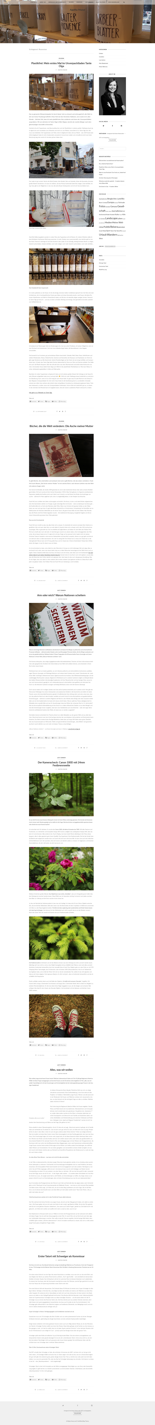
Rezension (121, 227)
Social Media (102, 231)
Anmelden (101, 259)
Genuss (113, 206)
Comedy (105, 202)
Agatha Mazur (77, 10)
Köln (123, 214)
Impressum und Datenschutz (57, 2)
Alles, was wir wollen (61, 1070)
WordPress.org (103, 269)
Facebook (116, 202)
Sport (108, 231)
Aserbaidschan (103, 199)
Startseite (33, 2)
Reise (113, 227)
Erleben (71, 2)
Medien (108, 223)
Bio (123, 199)
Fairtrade (121, 202)
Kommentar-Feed (103, 266)
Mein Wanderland (113, 2)
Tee (115, 231)
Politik (107, 227)
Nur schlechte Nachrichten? (106, 163)
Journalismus (117, 211)
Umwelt (124, 231)
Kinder (108, 214)
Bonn (100, 202)
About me (43, 2)
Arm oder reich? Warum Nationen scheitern (61, 595)
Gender (107, 206)
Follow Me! (112, 140)
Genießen (79, 2)
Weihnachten (120, 235)
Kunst (121, 214)
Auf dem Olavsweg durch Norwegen (108, 178)
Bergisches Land (114, 199)
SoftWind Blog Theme (83, 1421)
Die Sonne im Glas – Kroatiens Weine (108, 186)
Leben (120, 219)
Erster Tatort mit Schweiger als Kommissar (61, 1256)
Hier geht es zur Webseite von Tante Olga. (40, 392)
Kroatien (112, 214)
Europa (110, 202)
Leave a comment (63, 580)
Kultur (117, 214)
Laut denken (89, 2)
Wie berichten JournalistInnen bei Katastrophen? (111, 160)
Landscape (111, 218)
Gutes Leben (108, 211)
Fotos (102, 206)
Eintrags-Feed (102, 263)
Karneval (103, 214)
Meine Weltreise (100, 2)
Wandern (112, 234)
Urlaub (103, 234)
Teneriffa (119, 231)
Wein (101, 238)
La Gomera (102, 218)
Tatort (112, 231)
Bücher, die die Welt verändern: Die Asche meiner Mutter (61, 426)
